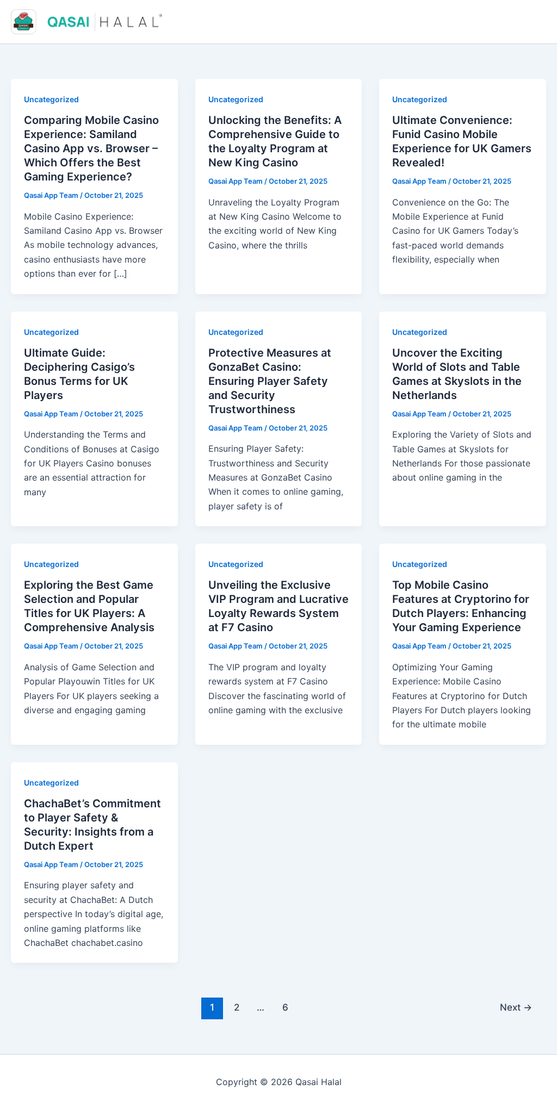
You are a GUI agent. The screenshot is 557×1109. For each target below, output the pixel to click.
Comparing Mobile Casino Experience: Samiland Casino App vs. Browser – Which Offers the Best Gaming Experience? (91, 148)
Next (516, 1007)
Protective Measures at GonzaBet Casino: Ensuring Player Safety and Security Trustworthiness (269, 381)
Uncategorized (51, 99)
